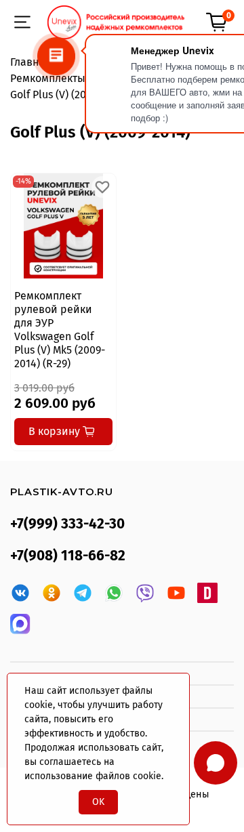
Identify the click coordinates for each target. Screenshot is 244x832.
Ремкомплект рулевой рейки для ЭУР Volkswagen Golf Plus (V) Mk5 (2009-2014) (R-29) (59, 329)
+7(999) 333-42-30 (67, 524)
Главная (30, 62)
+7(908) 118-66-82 (67, 555)
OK (98, 802)
